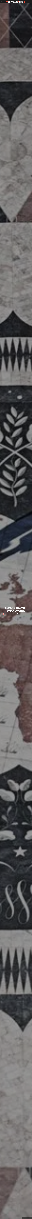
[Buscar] (30, 1)
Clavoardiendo (10, 614)
